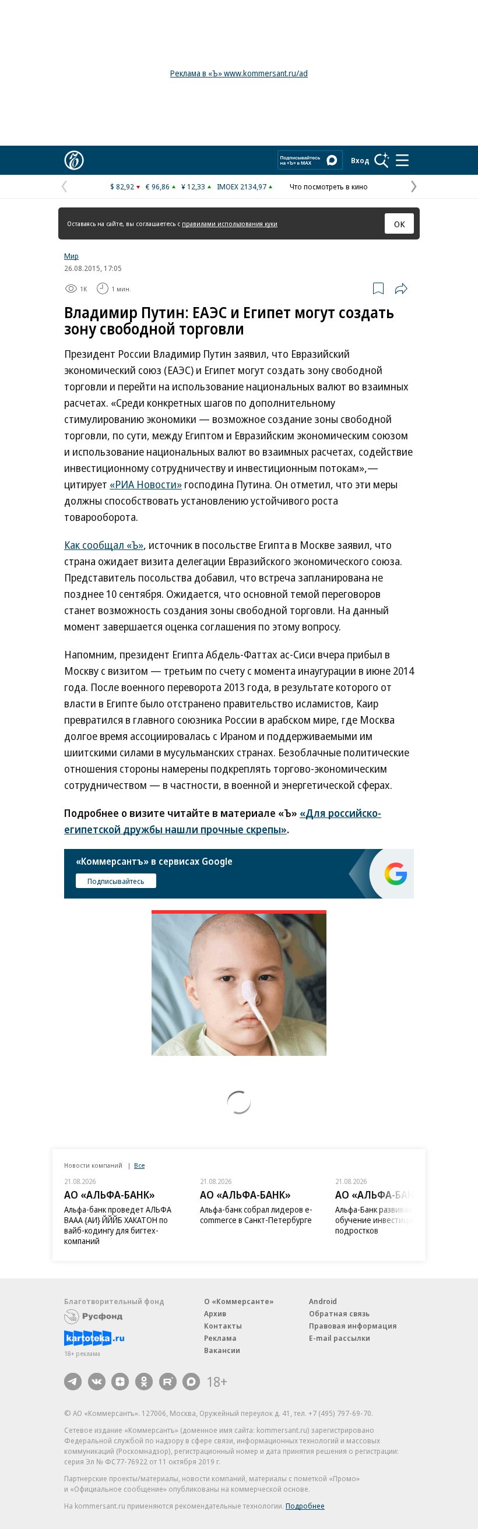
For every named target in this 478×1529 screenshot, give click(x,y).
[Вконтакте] (97, 1381)
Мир (71, 256)
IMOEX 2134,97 (241, 186)
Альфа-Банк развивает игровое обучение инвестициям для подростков (392, 1220)
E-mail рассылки (339, 1338)
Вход (360, 160)
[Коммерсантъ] (74, 160)
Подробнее (305, 1505)
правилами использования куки (229, 223)
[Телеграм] (73, 1381)
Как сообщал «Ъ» (103, 545)
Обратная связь (339, 1313)
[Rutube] (168, 1381)
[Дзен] (120, 1381)
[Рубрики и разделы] (402, 160)
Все (139, 1165)
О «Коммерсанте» (239, 1301)
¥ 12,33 (193, 186)
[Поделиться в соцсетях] (401, 288)
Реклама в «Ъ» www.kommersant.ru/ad (239, 73)
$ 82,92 (122, 186)
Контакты (223, 1325)
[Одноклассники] (144, 1381)
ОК (399, 224)
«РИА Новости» (146, 484)
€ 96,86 (158, 186)
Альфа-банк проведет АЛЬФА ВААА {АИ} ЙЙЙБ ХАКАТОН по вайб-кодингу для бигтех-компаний (117, 1225)
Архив (215, 1313)
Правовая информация (353, 1325)
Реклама (220, 1338)
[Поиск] (382, 160)
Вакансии (222, 1350)
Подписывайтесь (116, 881)
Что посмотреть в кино (329, 186)
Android (323, 1301)
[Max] (191, 1381)
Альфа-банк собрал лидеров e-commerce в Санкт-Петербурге (256, 1214)
